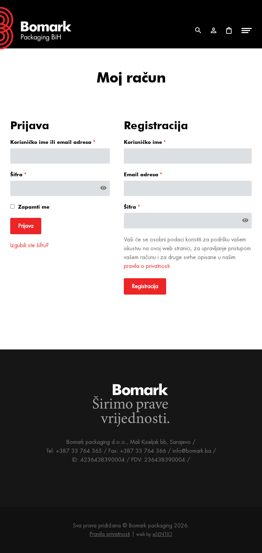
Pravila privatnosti (110, 534)
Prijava (25, 225)
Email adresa (143, 174)
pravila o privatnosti (147, 266)
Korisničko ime (145, 142)
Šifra (18, 174)
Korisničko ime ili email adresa (53, 142)
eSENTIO (162, 534)
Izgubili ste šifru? (29, 245)
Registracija (145, 286)
